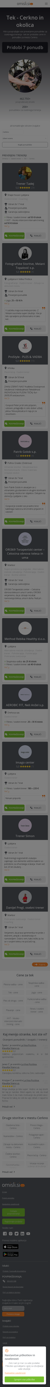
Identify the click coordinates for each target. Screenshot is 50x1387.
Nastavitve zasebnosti (15, 1372)
